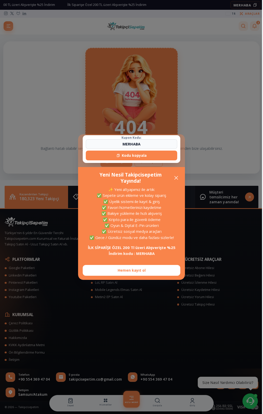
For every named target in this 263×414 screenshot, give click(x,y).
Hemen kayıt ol (132, 270)
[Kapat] (176, 177)
